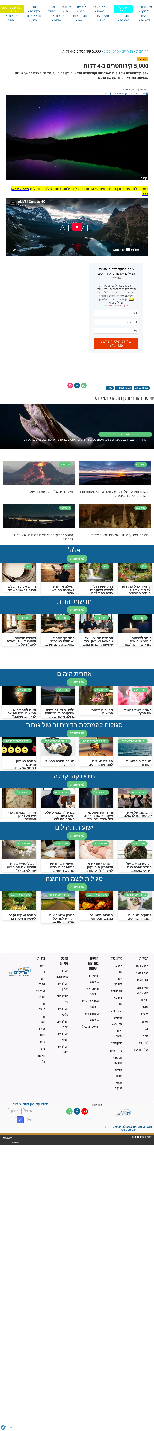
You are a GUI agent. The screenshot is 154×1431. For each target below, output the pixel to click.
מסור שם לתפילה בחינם (12, 9)
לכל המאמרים (77, 558)
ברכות (41, 958)
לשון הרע (143, 1042)
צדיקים (145, 1035)
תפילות (143, 958)
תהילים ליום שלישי (57, 18)
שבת (146, 1028)
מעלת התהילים (141, 1049)
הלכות (145, 1021)
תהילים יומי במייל (90, 1026)
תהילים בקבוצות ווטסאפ (93, 963)
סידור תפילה (116, 1050)
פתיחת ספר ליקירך (145, 9)
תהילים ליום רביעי (34, 18)
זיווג (43, 1049)
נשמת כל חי (66, 9)
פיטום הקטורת (35, 9)
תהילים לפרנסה (124, 18)
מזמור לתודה (51, 9)
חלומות (144, 1014)
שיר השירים (116, 991)
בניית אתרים (15, 1142)
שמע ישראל (142, 980)
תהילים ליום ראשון (102, 18)
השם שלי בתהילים (123, 9)
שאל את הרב (82, 9)
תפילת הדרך (142, 973)
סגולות (145, 1007)
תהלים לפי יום (64, 961)
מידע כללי (116, 958)
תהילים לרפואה (145, 18)
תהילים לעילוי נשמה (101, 9)
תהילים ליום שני (80, 18)
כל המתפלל (116, 1011)
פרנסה (42, 1041)
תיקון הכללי (116, 1043)
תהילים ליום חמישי (10, 18)
